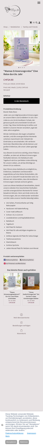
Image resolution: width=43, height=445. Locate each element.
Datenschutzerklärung (14, 433)
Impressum (31, 433)
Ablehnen (24, 442)
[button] (36, 22)
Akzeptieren (11, 442)
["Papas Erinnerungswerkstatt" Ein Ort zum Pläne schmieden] (12, 281)
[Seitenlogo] (11, 10)
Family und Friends (30, 27)
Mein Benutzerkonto (21, 317)
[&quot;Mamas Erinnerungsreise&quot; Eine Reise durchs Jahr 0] (21, 48)
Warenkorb (21, 333)
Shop (5, 27)
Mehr (8, 436)
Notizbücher (15, 27)
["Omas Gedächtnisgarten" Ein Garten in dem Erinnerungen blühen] (31, 281)
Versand (6, 90)
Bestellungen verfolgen (21, 325)
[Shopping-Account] (39, 22)
